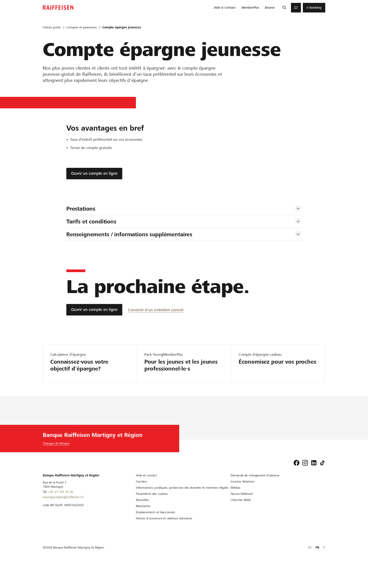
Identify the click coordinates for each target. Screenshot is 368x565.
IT (324, 547)
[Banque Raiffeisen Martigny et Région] (58, 7)
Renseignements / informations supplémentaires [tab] (130, 234)
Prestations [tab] (81, 208)
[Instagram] (305, 463)
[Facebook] (296, 463)
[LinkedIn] (314, 463)
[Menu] (296, 7)
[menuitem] (224, 7)
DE (310, 547)
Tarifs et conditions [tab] (92, 221)
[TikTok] (322, 463)
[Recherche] (284, 7)
